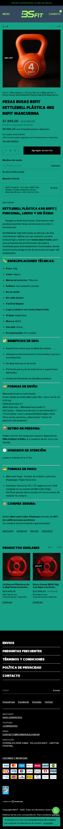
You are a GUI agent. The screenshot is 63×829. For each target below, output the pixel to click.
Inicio (5, 92)
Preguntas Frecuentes (22, 651)
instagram (9, 702)
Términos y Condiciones (24, 659)
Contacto (11, 675)
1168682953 (10, 726)
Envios (8, 643)
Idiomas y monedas (15, 758)
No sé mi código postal (13, 171)
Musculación (16, 92)
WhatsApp (8, 531)
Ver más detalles (11, 141)
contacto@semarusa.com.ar (21, 734)
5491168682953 (12, 717)
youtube (37, 702)
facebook (23, 702)
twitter (49, 702)
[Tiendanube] (13, 802)
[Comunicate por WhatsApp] (56, 810)
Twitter (34, 531)
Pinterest (47, 531)
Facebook (22, 531)
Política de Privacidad (22, 667)
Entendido (48, 823)
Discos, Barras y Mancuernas (39, 92)
